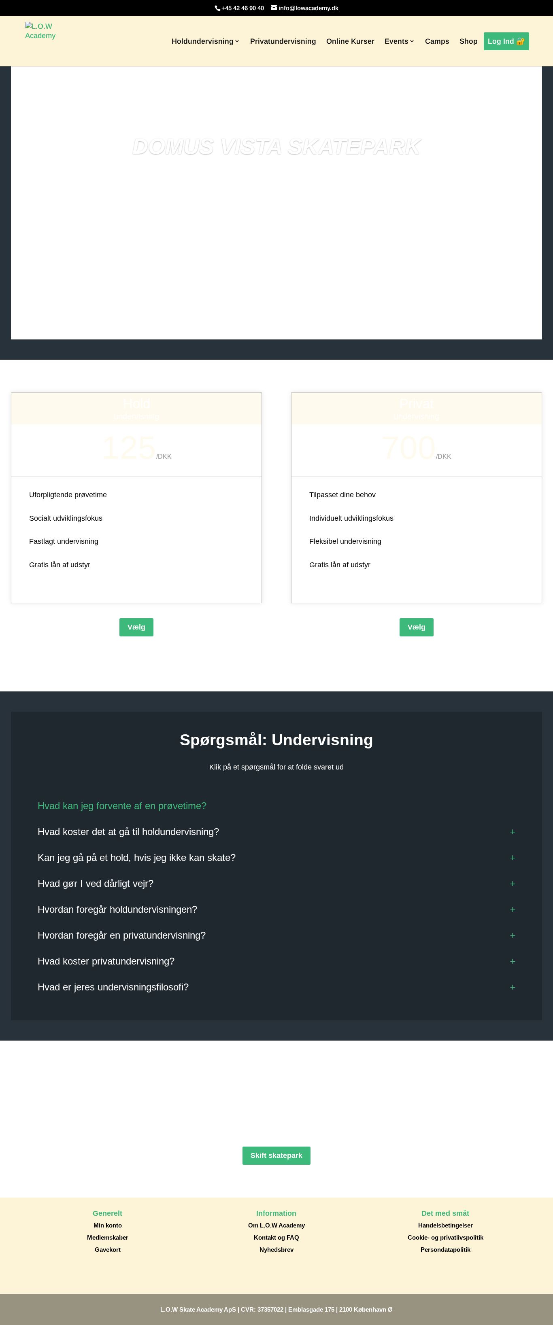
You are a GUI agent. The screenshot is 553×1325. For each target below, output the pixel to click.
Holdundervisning (203, 41)
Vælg (136, 627)
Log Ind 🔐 (506, 41)
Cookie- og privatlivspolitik (445, 1237)
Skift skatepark (276, 1155)
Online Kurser (350, 41)
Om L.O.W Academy (276, 1225)
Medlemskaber (107, 1237)
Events (396, 41)
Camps (437, 41)
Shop (468, 41)
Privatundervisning (283, 41)
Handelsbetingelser (445, 1225)
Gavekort (108, 1249)
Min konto (108, 1225)
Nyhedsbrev (276, 1249)
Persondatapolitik (445, 1249)
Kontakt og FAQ (276, 1237)
